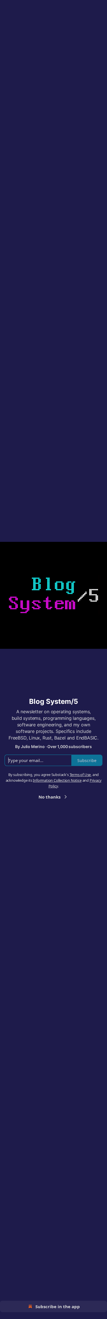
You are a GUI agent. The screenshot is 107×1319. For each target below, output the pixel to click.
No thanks (49, 797)
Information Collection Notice (57, 780)
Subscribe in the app (57, 1306)
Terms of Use (80, 774)
